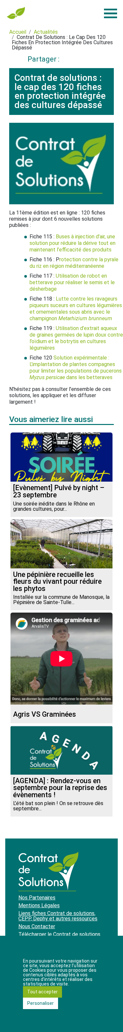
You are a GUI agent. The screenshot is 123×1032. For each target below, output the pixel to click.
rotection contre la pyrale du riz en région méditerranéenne (74, 262)
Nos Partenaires (36, 897)
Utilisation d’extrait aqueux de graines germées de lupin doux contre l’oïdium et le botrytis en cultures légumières (76, 338)
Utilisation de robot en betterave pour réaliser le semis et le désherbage (72, 282)
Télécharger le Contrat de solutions (59, 934)
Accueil (17, 32)
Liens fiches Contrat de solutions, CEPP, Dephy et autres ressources (57, 916)
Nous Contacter (36, 926)
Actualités (46, 32)
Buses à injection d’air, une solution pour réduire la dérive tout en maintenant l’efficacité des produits (72, 243)
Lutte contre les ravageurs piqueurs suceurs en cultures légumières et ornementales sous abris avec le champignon (76, 309)
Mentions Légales (39, 905)
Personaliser (40, 1003)
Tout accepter (42, 991)
